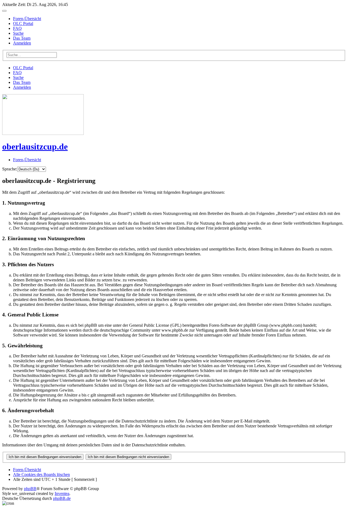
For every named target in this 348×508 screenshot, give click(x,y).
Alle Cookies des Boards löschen (41, 474)
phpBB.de (62, 498)
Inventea (62, 493)
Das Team (21, 38)
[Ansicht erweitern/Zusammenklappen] (4, 11)
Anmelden (22, 43)
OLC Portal (23, 23)
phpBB (30, 488)
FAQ (17, 28)
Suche (18, 33)
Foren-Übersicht (27, 18)
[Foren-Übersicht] (43, 133)
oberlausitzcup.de (35, 146)
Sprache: (9, 169)
